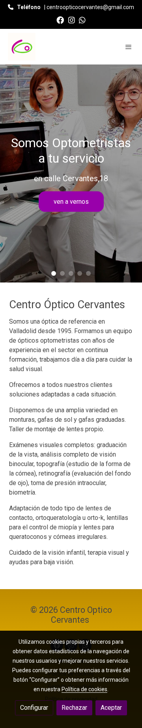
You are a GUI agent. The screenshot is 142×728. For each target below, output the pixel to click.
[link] (22, 47)
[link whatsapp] (82, 19)
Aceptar (111, 707)
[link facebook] (60, 19)
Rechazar (74, 707)
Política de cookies (84, 689)
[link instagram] (71, 19)
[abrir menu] (128, 46)
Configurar (34, 707)
